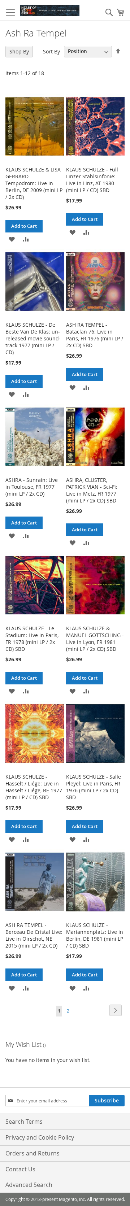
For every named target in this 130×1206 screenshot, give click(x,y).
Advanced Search (28, 1185)
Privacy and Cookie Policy (39, 1137)
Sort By (51, 51)
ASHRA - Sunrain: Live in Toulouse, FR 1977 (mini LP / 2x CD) (31, 486)
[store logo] (49, 10)
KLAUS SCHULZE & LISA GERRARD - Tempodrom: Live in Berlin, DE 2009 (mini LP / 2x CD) (33, 183)
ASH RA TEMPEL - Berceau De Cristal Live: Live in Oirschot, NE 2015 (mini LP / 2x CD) (33, 935)
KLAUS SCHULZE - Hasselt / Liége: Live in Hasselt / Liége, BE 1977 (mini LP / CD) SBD (33, 787)
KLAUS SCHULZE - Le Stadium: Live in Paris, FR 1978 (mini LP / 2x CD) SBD (31, 638)
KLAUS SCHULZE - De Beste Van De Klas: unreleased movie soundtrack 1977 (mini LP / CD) (33, 338)
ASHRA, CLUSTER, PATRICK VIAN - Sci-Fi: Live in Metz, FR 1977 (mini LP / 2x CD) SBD (91, 490)
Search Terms (24, 1122)
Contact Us (20, 1169)
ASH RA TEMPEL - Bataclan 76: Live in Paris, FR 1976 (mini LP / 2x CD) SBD (94, 335)
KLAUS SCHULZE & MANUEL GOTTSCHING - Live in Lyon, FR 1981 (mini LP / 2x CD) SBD (95, 638)
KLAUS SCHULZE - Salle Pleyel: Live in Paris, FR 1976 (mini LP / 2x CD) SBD (93, 787)
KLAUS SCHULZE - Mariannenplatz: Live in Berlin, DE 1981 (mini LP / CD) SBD (94, 935)
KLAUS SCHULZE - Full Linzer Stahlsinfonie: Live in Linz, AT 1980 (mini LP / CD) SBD (92, 179)
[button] (11, 238)
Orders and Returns (32, 1153)
